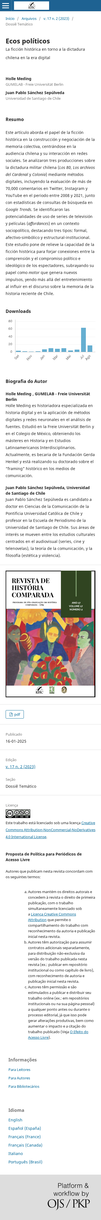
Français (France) (24, 1136)
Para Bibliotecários (23, 1086)
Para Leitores (19, 1069)
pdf (16, 714)
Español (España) (24, 1128)
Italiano (15, 1153)
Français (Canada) (25, 1145)
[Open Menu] (5, 5)
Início (10, 18)
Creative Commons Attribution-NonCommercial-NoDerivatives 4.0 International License (50, 829)
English (15, 1120)
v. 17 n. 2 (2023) (56, 18)
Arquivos (29, 18)
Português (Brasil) (25, 1162)
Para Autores (19, 1077)
